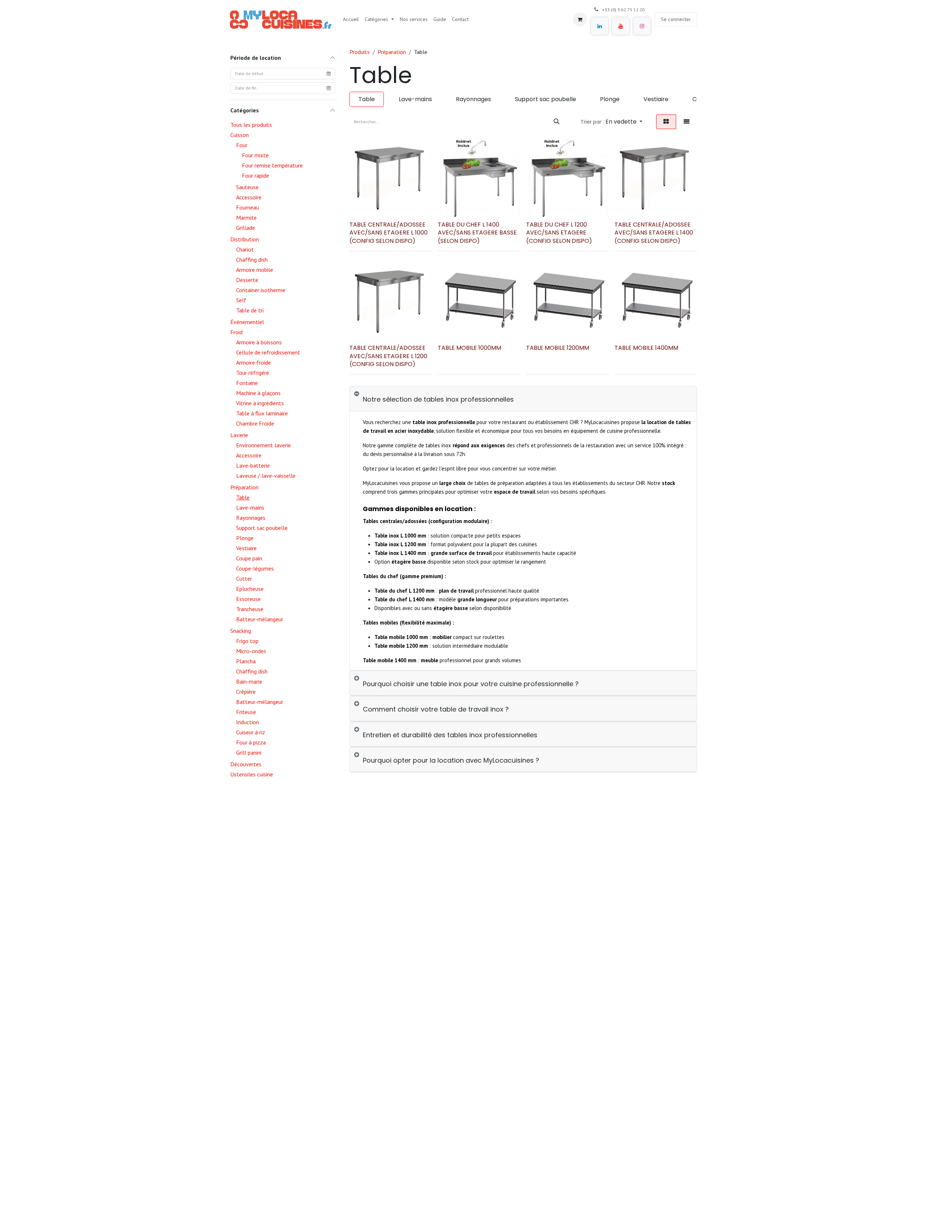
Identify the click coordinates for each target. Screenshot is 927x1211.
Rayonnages (250, 517)
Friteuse (246, 712)
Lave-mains (250, 507)
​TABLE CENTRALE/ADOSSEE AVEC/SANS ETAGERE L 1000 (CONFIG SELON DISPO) (388, 232)
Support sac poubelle (262, 527)
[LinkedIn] (599, 26)
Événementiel (247, 321)
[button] (611, 121)
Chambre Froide (255, 423)
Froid (236, 332)
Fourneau (247, 207)
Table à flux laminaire (262, 413)
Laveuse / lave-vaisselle (265, 475)
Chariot (245, 249)
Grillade (245, 227)
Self (241, 300)
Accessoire (248, 197)
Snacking (240, 630)
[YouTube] (620, 26)
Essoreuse (248, 598)
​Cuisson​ (239, 134)
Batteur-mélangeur (259, 619)
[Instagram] (642, 26)
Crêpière (246, 691)
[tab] (523, 398)
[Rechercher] (556, 121)
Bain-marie (249, 681)
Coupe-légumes (255, 568)
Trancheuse (249, 609)
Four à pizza (251, 742)
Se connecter (676, 19)
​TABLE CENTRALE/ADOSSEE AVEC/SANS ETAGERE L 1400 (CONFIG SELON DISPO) (653, 232)
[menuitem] (351, 19)
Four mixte (255, 155)
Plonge (244, 538)
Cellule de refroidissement (268, 352)
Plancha (246, 661)
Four (241, 145)
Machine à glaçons (258, 393)
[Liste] (686, 121)
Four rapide (255, 175)
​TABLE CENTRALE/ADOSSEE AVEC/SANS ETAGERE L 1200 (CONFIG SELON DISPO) (388, 356)
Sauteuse (247, 187)
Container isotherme (260, 290)
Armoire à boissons (259, 342)
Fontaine (247, 382)
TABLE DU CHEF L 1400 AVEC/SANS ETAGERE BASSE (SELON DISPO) (477, 232)
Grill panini (248, 752)
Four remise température (272, 165)
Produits (359, 51)
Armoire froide (253, 362)
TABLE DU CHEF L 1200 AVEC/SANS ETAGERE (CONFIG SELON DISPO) (559, 232)
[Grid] (666, 121)
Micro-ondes (251, 651)
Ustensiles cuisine (251, 774)
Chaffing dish (252, 259)
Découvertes (245, 764)
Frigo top (247, 640)
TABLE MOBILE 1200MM (557, 348)
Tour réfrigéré (252, 372)
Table (242, 497)
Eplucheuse (250, 588)
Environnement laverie (263, 445)
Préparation (244, 487)
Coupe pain (249, 558)
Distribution (244, 239)
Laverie (239, 435)
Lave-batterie (253, 465)
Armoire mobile (254, 269)
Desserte (247, 279)
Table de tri (250, 310)
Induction (247, 722)
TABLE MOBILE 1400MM (646, 348)
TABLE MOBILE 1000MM (469, 348)
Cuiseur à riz (250, 732)
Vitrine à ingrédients (260, 403)
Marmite (246, 217)
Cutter (244, 578)
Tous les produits (251, 124)
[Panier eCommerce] (580, 19)
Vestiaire (246, 548)
